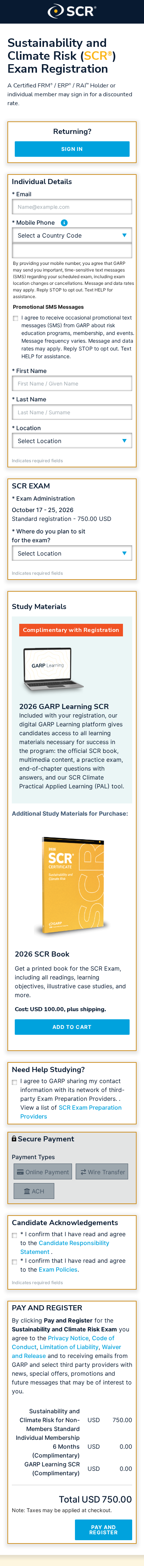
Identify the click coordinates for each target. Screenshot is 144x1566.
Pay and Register (103, 1529)
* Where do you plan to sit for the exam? (48, 536)
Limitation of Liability (69, 1347)
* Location (26, 428)
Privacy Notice (68, 1338)
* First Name (29, 370)
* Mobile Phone (33, 222)
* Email (21, 194)
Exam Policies (58, 1269)
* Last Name (29, 399)
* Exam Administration (43, 498)
